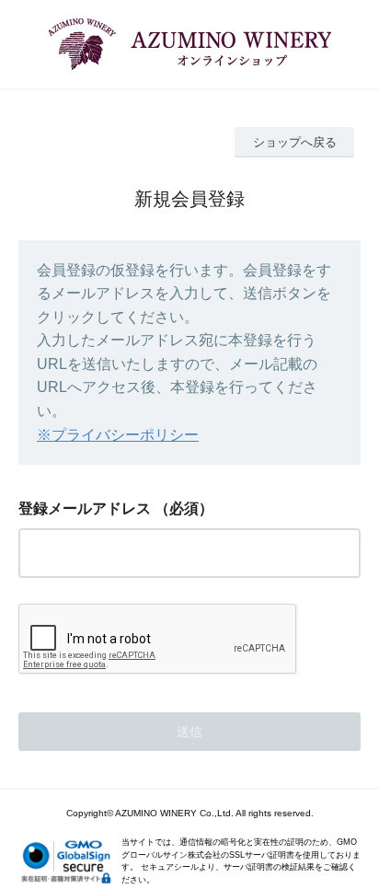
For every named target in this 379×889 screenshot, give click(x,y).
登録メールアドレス (84, 508)
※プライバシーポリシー (118, 435)
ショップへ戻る (295, 142)
